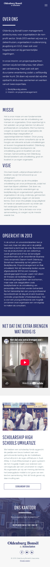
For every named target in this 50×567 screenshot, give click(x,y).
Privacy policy (25, 561)
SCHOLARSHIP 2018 (22, 486)
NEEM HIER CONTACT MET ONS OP (25, 525)
